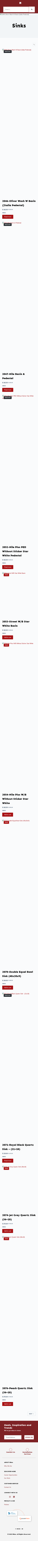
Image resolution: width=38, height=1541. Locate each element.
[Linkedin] (14, 1497)
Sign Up (29, 1437)
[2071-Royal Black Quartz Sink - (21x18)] (19, 1066)
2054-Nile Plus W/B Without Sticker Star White (15, 799)
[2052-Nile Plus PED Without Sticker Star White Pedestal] (19, 469)
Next (30, 1414)
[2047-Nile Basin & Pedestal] (19, 296)
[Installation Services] (27, 1449)
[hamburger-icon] (4, 3)
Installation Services (27, 1453)
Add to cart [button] (7, 637)
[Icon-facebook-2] (6, 1497)
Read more (7, 217)
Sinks (4, 213)
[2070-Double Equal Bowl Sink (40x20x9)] (19, 893)
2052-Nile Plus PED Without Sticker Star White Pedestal (15, 551)
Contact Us (10, 1452)
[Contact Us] (10, 1449)
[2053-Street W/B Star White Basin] (19, 594)
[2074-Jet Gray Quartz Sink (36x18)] (19, 1188)
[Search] (32, 9)
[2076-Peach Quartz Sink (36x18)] (19, 1310)
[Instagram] (10, 1497)
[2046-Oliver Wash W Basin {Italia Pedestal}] (19, 123)
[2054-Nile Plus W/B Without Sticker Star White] (19, 716)
